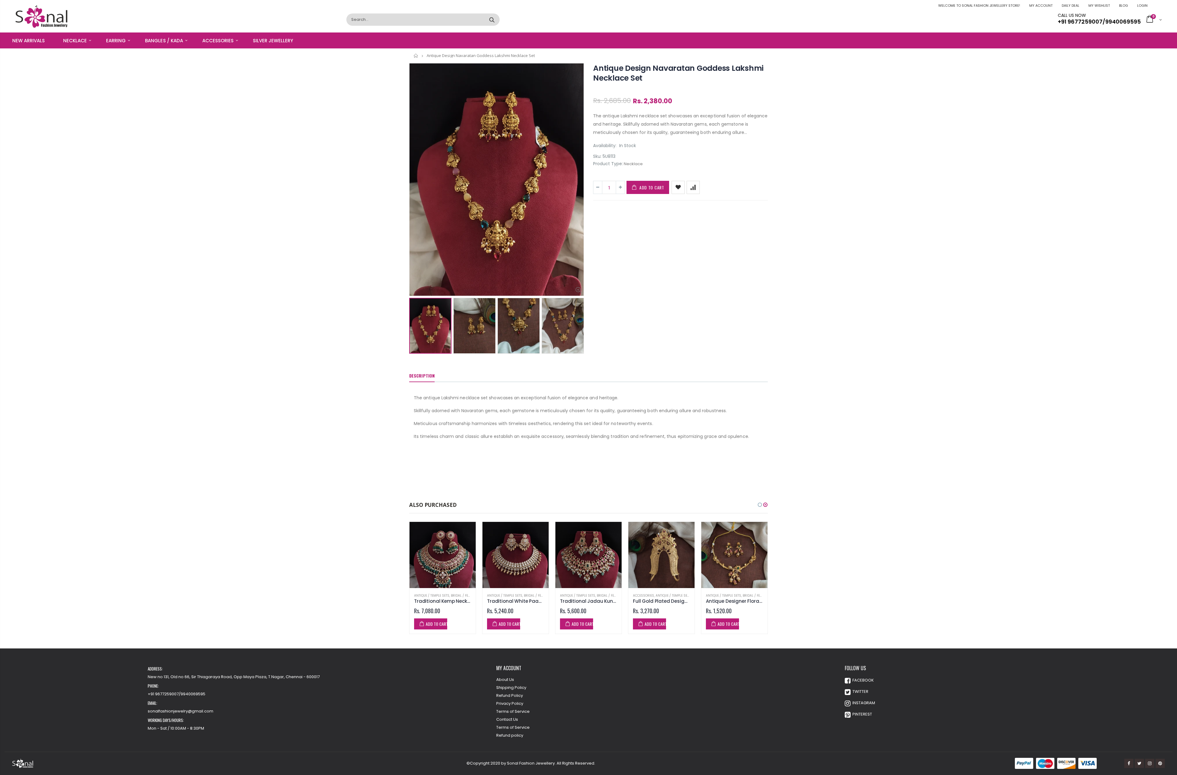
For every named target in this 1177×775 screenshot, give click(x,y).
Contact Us (507, 719)
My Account (1041, 5)
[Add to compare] (693, 187)
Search (492, 19)
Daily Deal (1070, 5)
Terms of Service (513, 711)
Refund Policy (509, 695)
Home (416, 56)
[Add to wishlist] (678, 187)
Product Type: (608, 164)
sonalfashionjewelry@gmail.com (180, 711)
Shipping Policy (511, 687)
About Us (505, 679)
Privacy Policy (509, 703)
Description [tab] (422, 375)
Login (1142, 5)
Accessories (643, 595)
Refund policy (509, 735)
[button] (760, 504)
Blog (1123, 5)
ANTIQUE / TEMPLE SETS (431, 595)
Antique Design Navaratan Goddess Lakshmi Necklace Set (678, 73)
